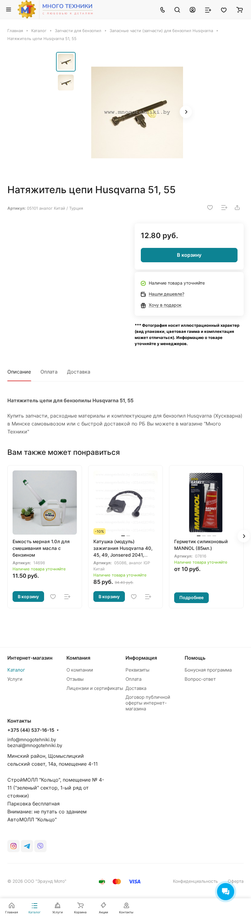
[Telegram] (27, 846)
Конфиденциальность (195, 881)
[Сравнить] (224, 207)
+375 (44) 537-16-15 (30, 730)
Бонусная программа (208, 670)
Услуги (14, 679)
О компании (79, 670)
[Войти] (192, 9)
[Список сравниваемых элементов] (208, 9)
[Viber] (40, 846)
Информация (141, 658)
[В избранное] (210, 207)
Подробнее (191, 597)
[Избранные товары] (224, 9)
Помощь (195, 658)
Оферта (236, 881)
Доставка (78, 372)
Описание (19, 372)
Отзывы (75, 679)
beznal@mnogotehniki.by (34, 745)
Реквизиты (137, 670)
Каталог (16, 670)
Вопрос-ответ (200, 679)
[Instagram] (13, 846)
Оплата (49, 372)
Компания (78, 658)
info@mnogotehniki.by (31, 739)
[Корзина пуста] (239, 9)
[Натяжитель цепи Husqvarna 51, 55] (137, 112)
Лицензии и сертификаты (94, 688)
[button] (186, 112)
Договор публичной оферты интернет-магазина (148, 703)
